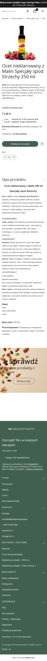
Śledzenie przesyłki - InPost (15, 560)
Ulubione (6, 595)
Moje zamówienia (10, 578)
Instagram (7, 536)
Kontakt (6, 513)
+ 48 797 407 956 (10, 524)
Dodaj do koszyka (20, 143)
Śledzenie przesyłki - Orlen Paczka (18, 565)
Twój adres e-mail (9, 450)
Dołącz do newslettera (17, 457)
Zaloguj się (7, 583)
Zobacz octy (23, 381)
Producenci (7, 484)
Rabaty (5, 489)
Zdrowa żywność (17, 18)
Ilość (4, 152)
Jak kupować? (8, 613)
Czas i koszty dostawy (12, 554)
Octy (43, 18)
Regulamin (32, 464)
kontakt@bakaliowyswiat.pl (15, 519)
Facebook (7, 530)
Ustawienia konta (10, 589)
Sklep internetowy (22, 658)
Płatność (6, 548)
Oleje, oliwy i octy (32, 18)
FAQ (4, 607)
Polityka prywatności (11, 630)
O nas (4, 495)
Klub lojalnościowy (10, 501)
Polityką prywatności (34, 469)
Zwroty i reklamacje (11, 619)
